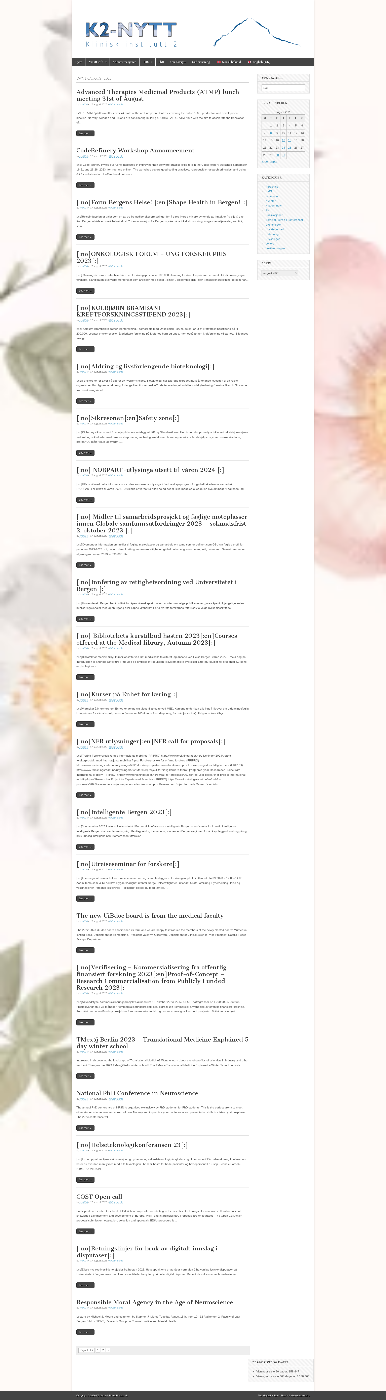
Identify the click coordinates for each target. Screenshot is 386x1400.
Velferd (270, 243)
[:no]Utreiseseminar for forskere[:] (128, 864)
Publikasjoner (274, 215)
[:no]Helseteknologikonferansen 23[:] (132, 1144)
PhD (161, 62)
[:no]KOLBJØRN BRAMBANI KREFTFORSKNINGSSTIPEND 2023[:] (133, 311)
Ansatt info (95, 62)
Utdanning (272, 234)
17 (283, 140)
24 (283, 147)
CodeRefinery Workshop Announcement (135, 150)
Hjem (78, 62)
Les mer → (85, 133)
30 (277, 155)
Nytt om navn (274, 205)
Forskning (272, 186)
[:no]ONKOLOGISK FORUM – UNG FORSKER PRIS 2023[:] (151, 257)
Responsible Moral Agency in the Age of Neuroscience (154, 1302)
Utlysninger (273, 238)
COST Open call (99, 1196)
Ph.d (268, 210)
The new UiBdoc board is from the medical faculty (150, 915)
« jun (265, 161)
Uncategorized (275, 229)
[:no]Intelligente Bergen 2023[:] (124, 812)
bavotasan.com (300, 1395)
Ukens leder (273, 224)
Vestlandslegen (275, 248)
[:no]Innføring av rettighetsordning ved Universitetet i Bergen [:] (156, 585)
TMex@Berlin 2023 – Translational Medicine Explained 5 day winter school (162, 1043)
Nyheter (271, 200)
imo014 (83, 104)
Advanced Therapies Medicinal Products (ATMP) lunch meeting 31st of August (157, 95)
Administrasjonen (124, 62)
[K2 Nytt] (193, 26)
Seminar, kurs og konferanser (284, 219)
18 (289, 140)
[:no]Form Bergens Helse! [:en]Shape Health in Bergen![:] (162, 202)
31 (283, 155)
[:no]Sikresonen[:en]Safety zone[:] (128, 418)
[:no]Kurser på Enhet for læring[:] (127, 694)
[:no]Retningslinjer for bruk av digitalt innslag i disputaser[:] (147, 1252)
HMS (146, 62)
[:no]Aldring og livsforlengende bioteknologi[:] (145, 366)
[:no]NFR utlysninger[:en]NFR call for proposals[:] (151, 741)
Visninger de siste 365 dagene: (276, 1376)
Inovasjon (272, 196)
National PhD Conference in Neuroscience (137, 1093)
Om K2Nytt (178, 62)
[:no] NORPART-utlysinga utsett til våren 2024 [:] (150, 470)
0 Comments (116, 104)
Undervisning (201, 62)
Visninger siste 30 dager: (272, 1371)
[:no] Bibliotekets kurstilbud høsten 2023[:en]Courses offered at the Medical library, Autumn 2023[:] (156, 639)
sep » (273, 161)
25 (289, 147)
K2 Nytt (100, 1395)
